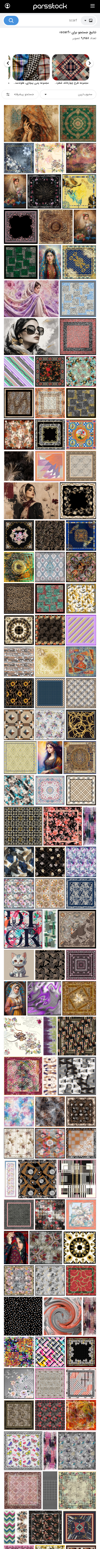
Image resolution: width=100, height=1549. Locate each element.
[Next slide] (8, 63)
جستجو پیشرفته (24, 94)
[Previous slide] (89, 63)
